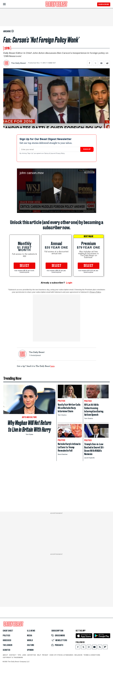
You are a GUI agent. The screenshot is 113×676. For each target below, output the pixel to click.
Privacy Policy (60, 153)
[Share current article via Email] (101, 63)
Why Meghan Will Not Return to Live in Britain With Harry (29, 426)
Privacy (45, 655)
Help (39, 655)
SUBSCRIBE (103, 4)
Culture (30, 645)
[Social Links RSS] (100, 647)
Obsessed (7, 640)
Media (29, 635)
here (52, 366)
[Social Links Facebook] (78, 647)
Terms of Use (48, 153)
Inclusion (78, 655)
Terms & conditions (91, 655)
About (5, 655)
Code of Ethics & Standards (61, 655)
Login (69, 282)
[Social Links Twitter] (83, 647)
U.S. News (31, 631)
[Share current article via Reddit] (107, 63)
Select (24, 266)
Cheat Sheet (8, 631)
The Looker (7, 645)
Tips (19, 655)
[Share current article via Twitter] (95, 63)
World (30, 640)
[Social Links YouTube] (94, 647)
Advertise (31, 655)
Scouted (6, 650)
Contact (12, 655)
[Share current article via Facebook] (89, 63)
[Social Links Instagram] (89, 647)
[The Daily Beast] (56, 4)
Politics (6, 635)
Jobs (24, 655)
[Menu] (6, 4)
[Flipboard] (105, 647)
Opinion (30, 650)
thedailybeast (36, 355)
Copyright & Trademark (13, 657)
